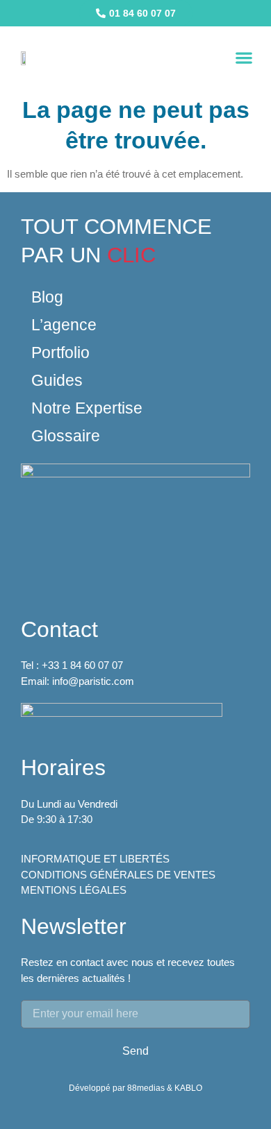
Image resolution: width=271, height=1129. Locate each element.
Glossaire (65, 436)
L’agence (64, 325)
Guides (57, 380)
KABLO (188, 1088)
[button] (243, 57)
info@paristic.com (93, 681)
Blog (47, 297)
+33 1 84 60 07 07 (82, 665)
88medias (147, 1088)
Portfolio (60, 352)
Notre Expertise (86, 408)
